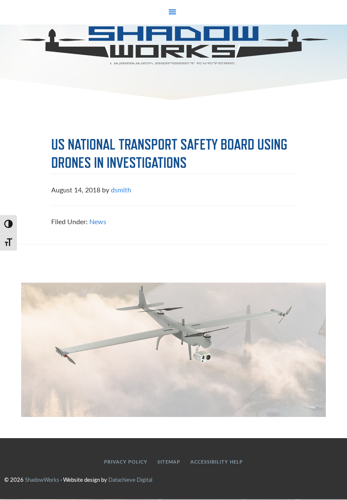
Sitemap (168, 461)
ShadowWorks (173, 46)
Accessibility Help (216, 461)
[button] (173, 12)
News (97, 221)
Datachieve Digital (130, 479)
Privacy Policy (125, 461)
